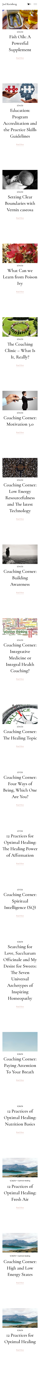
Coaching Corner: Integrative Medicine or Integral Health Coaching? (20, 657)
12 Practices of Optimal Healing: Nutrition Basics (20, 1117)
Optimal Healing (24, 1181)
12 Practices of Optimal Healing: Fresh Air (20, 1193)
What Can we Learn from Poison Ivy (20, 277)
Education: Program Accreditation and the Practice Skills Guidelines (20, 123)
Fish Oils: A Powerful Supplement (20, 43)
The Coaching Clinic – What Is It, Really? (20, 350)
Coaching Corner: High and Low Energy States (20, 1268)
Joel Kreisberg (9, 4)
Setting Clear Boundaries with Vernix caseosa (20, 203)
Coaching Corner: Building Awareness (20, 578)
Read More (20, 58)
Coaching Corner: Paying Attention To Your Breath (20, 1065)
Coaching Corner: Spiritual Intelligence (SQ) (20, 901)
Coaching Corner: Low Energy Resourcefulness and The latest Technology (20, 497)
